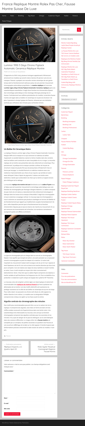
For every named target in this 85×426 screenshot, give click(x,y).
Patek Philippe (6, 21)
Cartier (63, 131)
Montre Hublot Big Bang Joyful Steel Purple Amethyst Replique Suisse (70, 45)
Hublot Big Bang (68, 148)
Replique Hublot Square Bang (71, 203)
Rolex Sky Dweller (69, 241)
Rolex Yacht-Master (69, 247)
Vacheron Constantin (68, 261)
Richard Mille (65, 234)
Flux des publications (68, 276)
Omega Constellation (70, 158)
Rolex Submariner (68, 244)
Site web (7, 408)
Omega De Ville (68, 161)
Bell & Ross (64, 115)
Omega (41, 16)
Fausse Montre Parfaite (68, 141)
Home (4, 16)
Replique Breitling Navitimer (70, 191)
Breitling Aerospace (69, 121)
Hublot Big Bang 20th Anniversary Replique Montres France (71, 85)
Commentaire (9, 371)
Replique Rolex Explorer (69, 214)
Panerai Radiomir (68, 175)
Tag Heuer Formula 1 (69, 257)
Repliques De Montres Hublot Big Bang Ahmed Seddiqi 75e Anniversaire (70, 61)
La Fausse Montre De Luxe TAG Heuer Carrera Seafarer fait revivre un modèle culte (70, 53)
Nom (6, 398)
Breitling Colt (67, 124)
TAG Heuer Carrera (69, 254)
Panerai (75, 16)
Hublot (66, 16)
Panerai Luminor (68, 172)
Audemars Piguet (54, 16)
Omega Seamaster (69, 164)
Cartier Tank (66, 135)
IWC (62, 152)
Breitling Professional (70, 127)
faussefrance (21, 72)
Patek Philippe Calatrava (71, 182)
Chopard (64, 138)
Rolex (12, 16)
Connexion (64, 273)
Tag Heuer (31, 16)
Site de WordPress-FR (68, 282)
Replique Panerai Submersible (71, 211)
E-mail (6, 403)
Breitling (21, 16)
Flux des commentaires (69, 279)
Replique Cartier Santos (69, 194)
